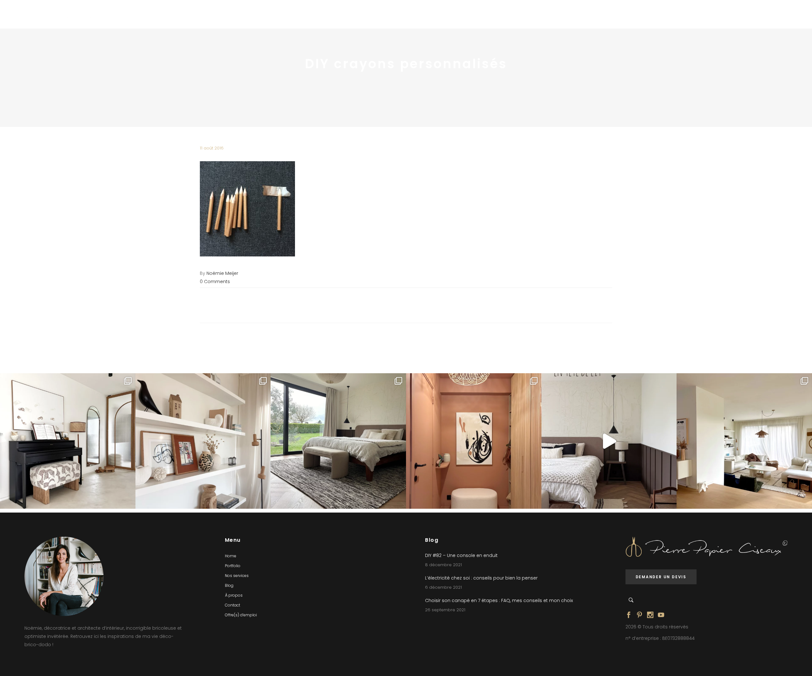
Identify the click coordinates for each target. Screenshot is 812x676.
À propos (234, 595)
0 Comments (215, 281)
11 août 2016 (212, 148)
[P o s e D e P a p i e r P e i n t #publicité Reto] (609, 441)
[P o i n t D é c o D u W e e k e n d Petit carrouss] (744, 441)
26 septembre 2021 (445, 610)
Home (230, 556)
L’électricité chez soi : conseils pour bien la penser (481, 578)
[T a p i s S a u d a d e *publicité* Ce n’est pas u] (338, 441)
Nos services (237, 575)
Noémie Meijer (222, 273)
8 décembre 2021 (443, 565)
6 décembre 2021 (443, 587)
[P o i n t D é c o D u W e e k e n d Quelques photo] (473, 441)
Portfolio (232, 565)
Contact (232, 605)
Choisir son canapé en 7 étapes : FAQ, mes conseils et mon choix (499, 600)
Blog (229, 585)
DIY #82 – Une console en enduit (461, 555)
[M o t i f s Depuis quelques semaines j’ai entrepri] (67, 441)
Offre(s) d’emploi (241, 615)
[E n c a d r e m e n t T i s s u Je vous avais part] (203, 441)
